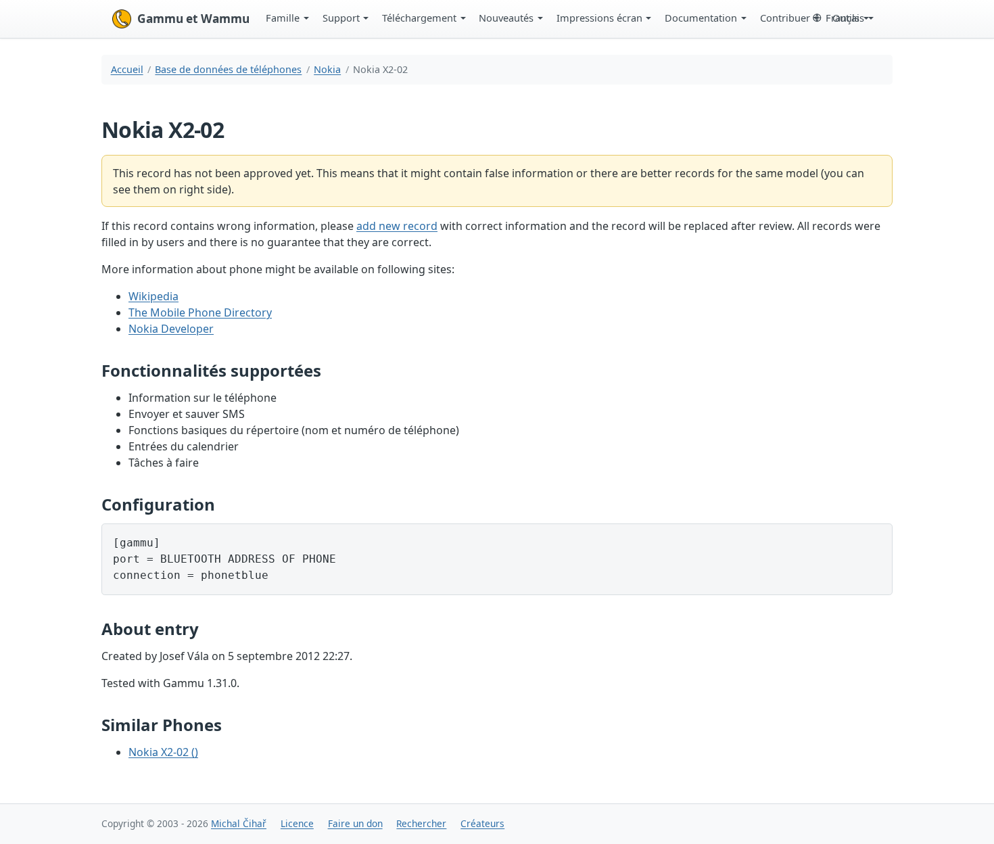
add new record (396, 225)
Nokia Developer (171, 328)
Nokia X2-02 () (163, 752)
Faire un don (355, 823)
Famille (283, 17)
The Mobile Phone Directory (200, 312)
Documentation (701, 17)
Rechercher (421, 823)
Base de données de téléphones (228, 69)
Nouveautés (506, 17)
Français (845, 17)
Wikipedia (153, 296)
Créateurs (482, 823)
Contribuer (785, 17)
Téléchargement (419, 17)
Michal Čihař (238, 823)
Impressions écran (599, 17)
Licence (297, 823)
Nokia (327, 69)
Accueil (127, 69)
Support (341, 17)
